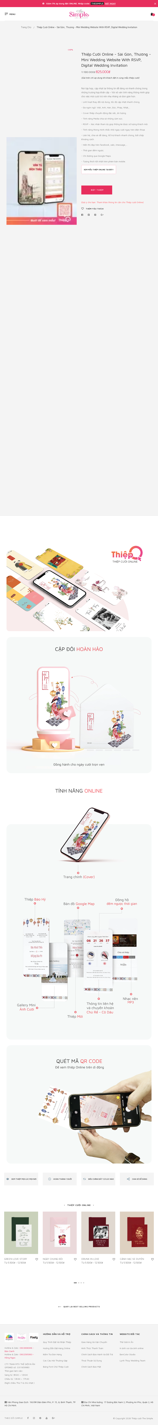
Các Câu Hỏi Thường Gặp (55, 1360)
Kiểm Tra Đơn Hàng (52, 1354)
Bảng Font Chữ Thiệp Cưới (56, 1366)
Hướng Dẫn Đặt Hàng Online (56, 1348)
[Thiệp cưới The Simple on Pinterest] (40, 1418)
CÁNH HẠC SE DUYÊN (132, 1259)
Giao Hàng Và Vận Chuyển (94, 1342)
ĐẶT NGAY (110, 3)
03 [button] (81, 1282)
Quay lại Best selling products (81, 1306)
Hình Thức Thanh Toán (92, 1348)
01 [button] (75, 1282)
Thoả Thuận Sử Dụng (91, 1360)
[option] (41, 181)
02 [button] (78, 1282)
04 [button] (83, 1282)
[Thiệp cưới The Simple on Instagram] (34, 1418)
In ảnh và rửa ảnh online (131, 1348)
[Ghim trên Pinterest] (95, 215)
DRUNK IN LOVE (90, 1259)
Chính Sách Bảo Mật (91, 1366)
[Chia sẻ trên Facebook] (83, 215)
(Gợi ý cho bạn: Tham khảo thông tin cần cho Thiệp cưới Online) (112, 202)
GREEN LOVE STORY (15, 1259)
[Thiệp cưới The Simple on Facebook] (28, 1418)
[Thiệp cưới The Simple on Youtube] (47, 1418)
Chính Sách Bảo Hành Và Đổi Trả (97, 1354)
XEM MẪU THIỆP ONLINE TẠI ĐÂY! (99, 169)
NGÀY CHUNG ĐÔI (53, 1259)
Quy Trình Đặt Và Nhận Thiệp (57, 1342)
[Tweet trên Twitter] (88, 215)
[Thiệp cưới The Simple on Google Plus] (53, 1418)
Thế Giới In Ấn (126, 1342)
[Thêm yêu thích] (36, 1259)
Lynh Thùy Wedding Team (132, 1360)
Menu (12, 14)
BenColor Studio (127, 1354)
